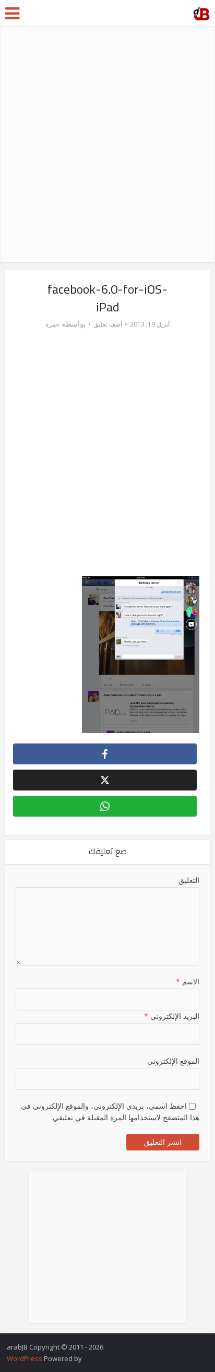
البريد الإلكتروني (171, 1016)
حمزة (52, 324)
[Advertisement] (107, 144)
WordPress (24, 1358)
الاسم (187, 981)
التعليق (188, 880)
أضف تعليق (107, 324)
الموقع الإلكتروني (173, 1061)
